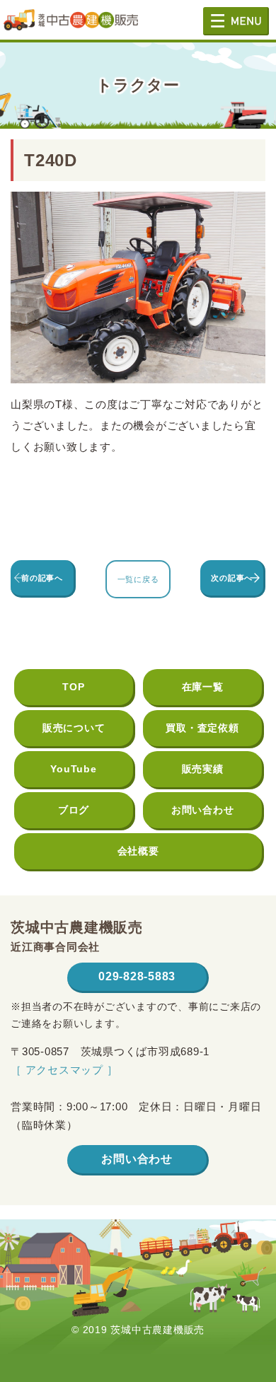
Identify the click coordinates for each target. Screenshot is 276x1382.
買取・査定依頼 (202, 727)
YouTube (73, 768)
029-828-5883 (137, 976)
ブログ (73, 809)
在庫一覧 (203, 686)
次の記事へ (232, 578)
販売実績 (203, 768)
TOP (73, 686)
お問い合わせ (202, 809)
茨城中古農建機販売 (71, 25)
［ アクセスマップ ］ (64, 1070)
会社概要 (138, 851)
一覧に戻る (138, 579)
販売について (73, 727)
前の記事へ (42, 578)
